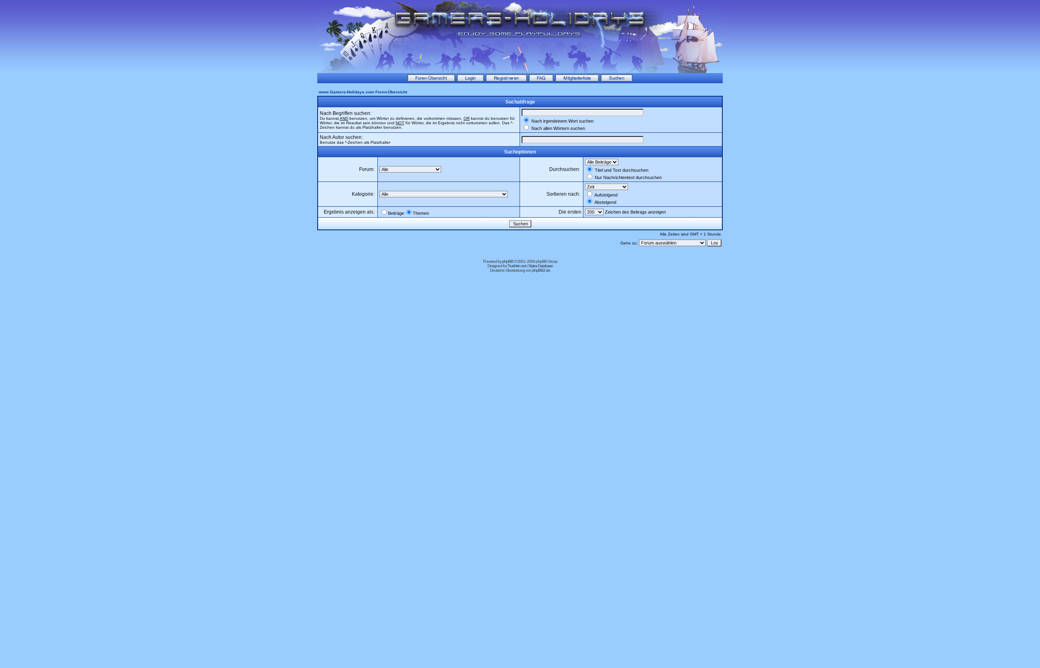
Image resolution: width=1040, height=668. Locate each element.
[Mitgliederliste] (577, 80)
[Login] (470, 80)
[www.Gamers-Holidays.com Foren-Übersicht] (431, 80)
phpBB (507, 261)
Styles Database (540, 266)
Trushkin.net (516, 266)
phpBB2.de (541, 270)
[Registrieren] (506, 80)
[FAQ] (541, 80)
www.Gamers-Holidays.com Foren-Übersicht (363, 92)
